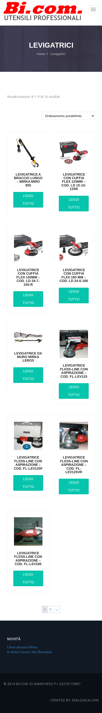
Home (41, 54)
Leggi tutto (28, 199)
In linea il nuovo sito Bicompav (29, 652)
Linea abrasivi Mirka (22, 647)
